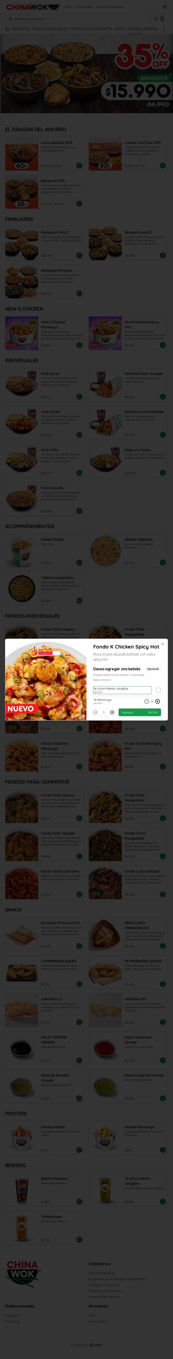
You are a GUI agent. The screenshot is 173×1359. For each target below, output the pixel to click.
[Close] (162, 644)
